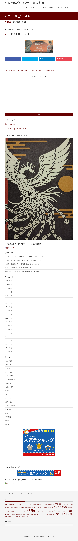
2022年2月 (8, 284)
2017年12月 (9, 333)
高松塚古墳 (25, 516)
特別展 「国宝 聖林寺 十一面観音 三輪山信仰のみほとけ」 (22, 264)
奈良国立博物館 (10, 405)
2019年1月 (8, 310)
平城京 (21, 511)
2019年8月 (8, 303)
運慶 (57, 514)
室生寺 (18, 511)
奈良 (46, 507)
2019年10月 (9, 299)
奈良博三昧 (50, 507)
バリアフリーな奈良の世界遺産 (15, 129)
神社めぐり (8, 424)
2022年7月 (8, 281)
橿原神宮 (53, 511)
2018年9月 (8, 314)
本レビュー (8, 413)
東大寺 (41, 511)
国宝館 (19, 507)
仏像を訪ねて (9, 383)
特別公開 (8, 417)
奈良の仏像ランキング (12, 124)
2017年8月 (8, 340)
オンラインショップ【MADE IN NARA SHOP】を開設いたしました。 (26, 256)
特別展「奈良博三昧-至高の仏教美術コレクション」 (21, 267)
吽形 (9, 507)
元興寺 (63, 504)
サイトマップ (10, 493)
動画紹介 (8, 391)
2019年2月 (8, 307)
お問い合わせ (21, 493)
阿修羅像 (18, 516)
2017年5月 (8, 348)
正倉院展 (57, 511)
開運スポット (12, 516)
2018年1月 (8, 329)
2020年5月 (8, 295)
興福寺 (8, 514)
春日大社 (37, 511)
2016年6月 (8, 351)
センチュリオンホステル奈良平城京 (30, 504)
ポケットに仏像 (43, 504)
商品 (6, 394)
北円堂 (66, 504)
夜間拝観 (8, 398)
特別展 (7, 420)
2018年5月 (8, 322)
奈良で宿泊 (8, 402)
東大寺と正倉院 (47, 511)
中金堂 (58, 504)
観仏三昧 (52, 514)
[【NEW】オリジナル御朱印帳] (39, 189)
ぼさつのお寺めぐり (9, 504)
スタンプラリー (10, 376)
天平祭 (43, 507)
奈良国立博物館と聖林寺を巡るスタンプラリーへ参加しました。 (24, 260)
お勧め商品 (8, 361)
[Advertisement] (21, 94)
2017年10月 (9, 336)
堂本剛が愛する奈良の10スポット (29, 507)
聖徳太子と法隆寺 (64, 511)
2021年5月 (8, 292)
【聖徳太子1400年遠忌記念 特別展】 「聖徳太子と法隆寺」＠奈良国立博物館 (31, 70)
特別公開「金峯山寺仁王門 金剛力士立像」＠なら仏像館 (22, 271)
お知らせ (8, 368)
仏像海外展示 (9, 387)
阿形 (22, 516)
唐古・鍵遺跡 (14, 507)
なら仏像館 (8, 372)
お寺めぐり (8, 364)
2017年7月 (8, 344)
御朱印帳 (8, 409)
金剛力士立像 (65, 514)
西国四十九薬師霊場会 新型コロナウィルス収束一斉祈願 (36, 514)
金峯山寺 (7, 516)
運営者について (32, 493)
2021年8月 (8, 288)
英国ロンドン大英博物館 (16, 514)
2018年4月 (8, 325)
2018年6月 (8, 318)
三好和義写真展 (10, 379)
